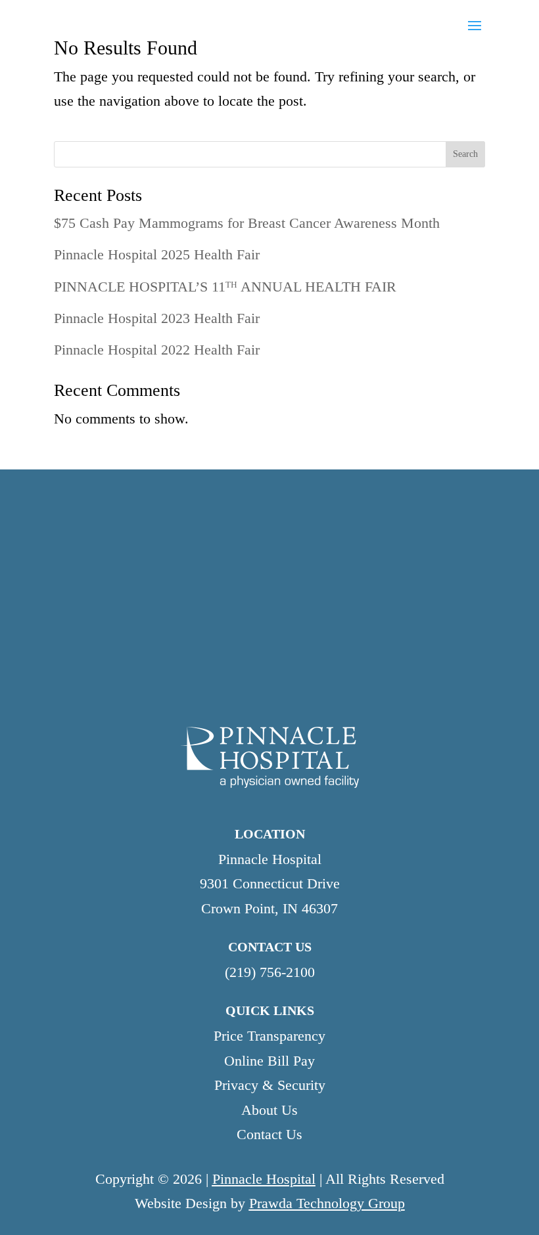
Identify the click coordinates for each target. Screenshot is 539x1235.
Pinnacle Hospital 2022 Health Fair (157, 349)
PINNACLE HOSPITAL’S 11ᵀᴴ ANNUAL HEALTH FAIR (225, 286)
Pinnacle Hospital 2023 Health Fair (157, 318)
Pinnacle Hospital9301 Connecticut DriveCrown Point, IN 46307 (270, 884)
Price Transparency (269, 1036)
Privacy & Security (269, 1085)
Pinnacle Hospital (264, 1179)
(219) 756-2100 (270, 972)
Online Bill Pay (269, 1060)
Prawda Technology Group (327, 1203)
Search (465, 154)
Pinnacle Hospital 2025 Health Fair (157, 254)
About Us (269, 1110)
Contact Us (269, 1134)
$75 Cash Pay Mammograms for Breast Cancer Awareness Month (247, 223)
